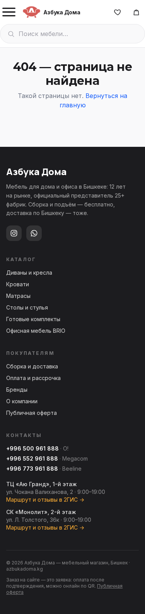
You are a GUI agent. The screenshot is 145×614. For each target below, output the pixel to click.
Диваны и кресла (29, 272)
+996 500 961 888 (32, 448)
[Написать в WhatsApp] (34, 233)
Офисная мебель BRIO (35, 330)
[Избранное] (117, 12)
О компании (22, 401)
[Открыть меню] (9, 12)
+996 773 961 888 (32, 468)
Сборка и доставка (32, 366)
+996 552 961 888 (32, 458)
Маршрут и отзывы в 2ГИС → (45, 499)
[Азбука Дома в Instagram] (14, 233)
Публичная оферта (31, 412)
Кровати (17, 284)
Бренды (16, 389)
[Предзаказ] (136, 12)
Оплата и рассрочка (33, 378)
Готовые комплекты (33, 319)
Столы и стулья (27, 307)
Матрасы (18, 295)
